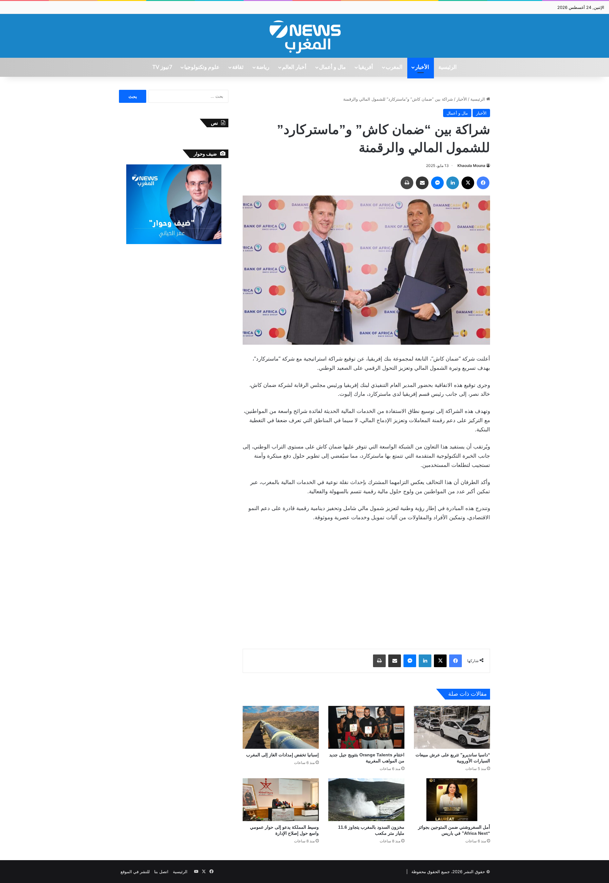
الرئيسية (447, 67)
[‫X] (468, 182)
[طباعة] (407, 182)
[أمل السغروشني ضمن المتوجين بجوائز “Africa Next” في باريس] (452, 799)
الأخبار (422, 67)
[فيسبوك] (483, 182)
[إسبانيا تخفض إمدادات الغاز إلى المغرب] (281, 727)
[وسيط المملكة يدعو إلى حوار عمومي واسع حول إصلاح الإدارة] (281, 799)
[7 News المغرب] (304, 36)
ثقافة (238, 67)
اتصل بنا (161, 871)
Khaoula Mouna (471, 165)
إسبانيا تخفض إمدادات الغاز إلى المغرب (282, 754)
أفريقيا (365, 67)
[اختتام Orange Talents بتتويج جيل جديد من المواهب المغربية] (366, 727)
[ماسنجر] (437, 182)
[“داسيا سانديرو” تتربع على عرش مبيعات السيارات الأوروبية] (452, 727)
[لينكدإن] (452, 182)
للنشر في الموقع (135, 871)
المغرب (394, 67)
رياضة (262, 67)
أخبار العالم (294, 67)
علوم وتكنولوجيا (201, 67)
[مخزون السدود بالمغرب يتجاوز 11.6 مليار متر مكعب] (366, 799)
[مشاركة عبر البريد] (422, 182)
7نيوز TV (162, 67)
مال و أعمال (332, 67)
